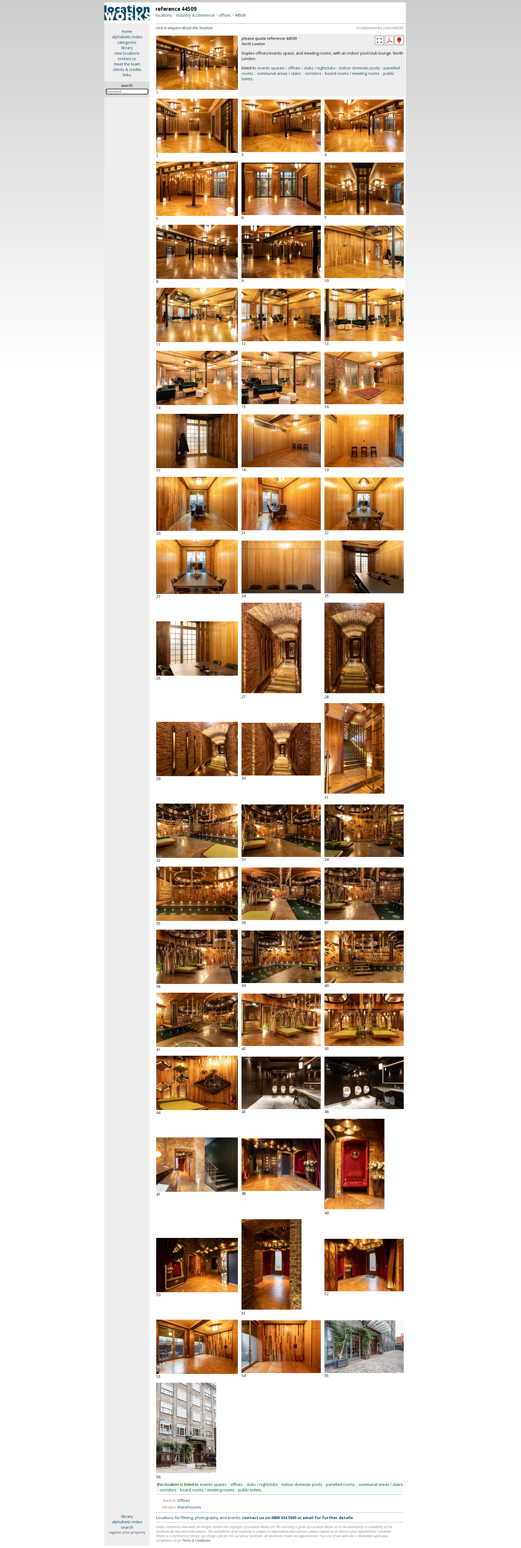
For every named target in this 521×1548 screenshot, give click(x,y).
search (127, 1527)
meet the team (127, 64)
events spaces (270, 68)
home (127, 31)
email (308, 1517)
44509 (240, 15)
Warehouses (189, 1507)
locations (164, 15)
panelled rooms (340, 1484)
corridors (313, 73)
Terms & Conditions (196, 1540)
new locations (127, 53)
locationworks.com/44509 (380, 27)
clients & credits (127, 69)
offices (225, 15)
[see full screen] (379, 40)
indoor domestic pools (359, 68)
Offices (183, 1500)
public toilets (249, 1489)
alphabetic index (127, 37)
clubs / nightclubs (320, 68)
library (127, 47)
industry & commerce (195, 15)
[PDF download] (389, 43)
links (127, 75)
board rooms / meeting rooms (352, 73)
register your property (127, 1532)
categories (127, 42)
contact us (127, 58)
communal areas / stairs (279, 73)
